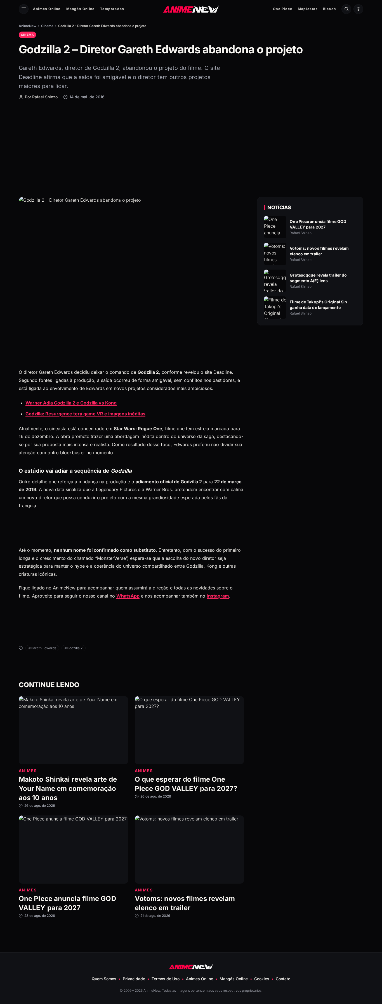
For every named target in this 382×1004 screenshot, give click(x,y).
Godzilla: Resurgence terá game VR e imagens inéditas (85, 413)
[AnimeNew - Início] (191, 8)
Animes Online (47, 9)
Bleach (329, 9)
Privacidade (134, 978)
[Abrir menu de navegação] (24, 9)
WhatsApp (128, 595)
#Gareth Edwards (42, 648)
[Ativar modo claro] (358, 9)
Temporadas (112, 9)
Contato (283, 978)
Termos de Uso (166, 978)
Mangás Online (80, 9)
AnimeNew (27, 26)
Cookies (261, 978)
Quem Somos (104, 978)
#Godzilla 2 (73, 648)
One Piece (282, 9)
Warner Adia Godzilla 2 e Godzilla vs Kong (71, 403)
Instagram (218, 595)
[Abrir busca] (346, 9)
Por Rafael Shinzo (41, 96)
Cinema (47, 26)
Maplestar (307, 9)
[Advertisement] (191, 148)
